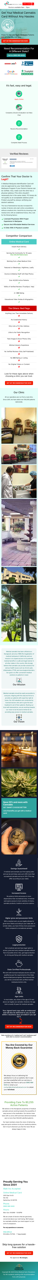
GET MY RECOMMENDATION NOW (15, 41)
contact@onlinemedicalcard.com (15, 1087)
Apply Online (19, 99)
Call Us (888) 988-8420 (16, 55)
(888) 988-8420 (8, 1206)
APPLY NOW (26, 4)
